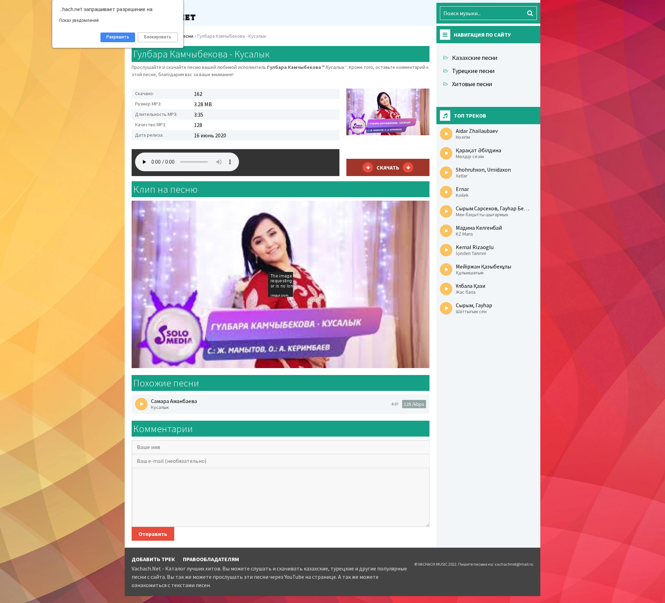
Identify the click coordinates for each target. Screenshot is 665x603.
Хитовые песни (472, 84)
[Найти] (530, 13)
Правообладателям (211, 559)
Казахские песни (474, 58)
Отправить (153, 533)
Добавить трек (153, 559)
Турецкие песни (473, 71)
